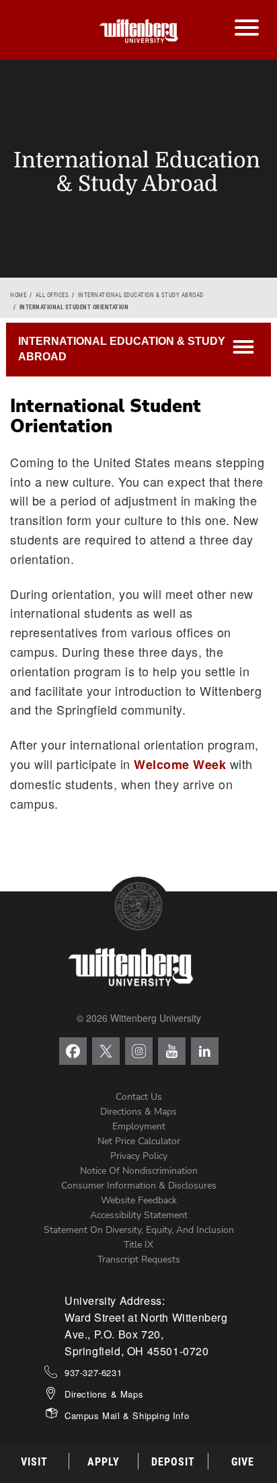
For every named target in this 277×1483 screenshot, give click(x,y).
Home (18, 295)
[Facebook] (73, 1051)
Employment (138, 1126)
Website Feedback (139, 1200)
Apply (103, 1461)
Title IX (138, 1244)
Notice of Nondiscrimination (139, 1170)
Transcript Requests (138, 1259)
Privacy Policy (138, 1156)
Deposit (173, 1461)
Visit (34, 1461)
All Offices (52, 295)
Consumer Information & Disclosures (138, 1185)
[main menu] (246, 14)
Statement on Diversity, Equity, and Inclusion (139, 1230)
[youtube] (172, 1051)
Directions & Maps (138, 1111)
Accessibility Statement (139, 1215)
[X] (106, 1051)
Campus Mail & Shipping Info (127, 1415)
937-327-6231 (93, 1372)
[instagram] (139, 1051)
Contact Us (139, 1096)
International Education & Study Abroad (141, 295)
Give (242, 1461)
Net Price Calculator (138, 1141)
